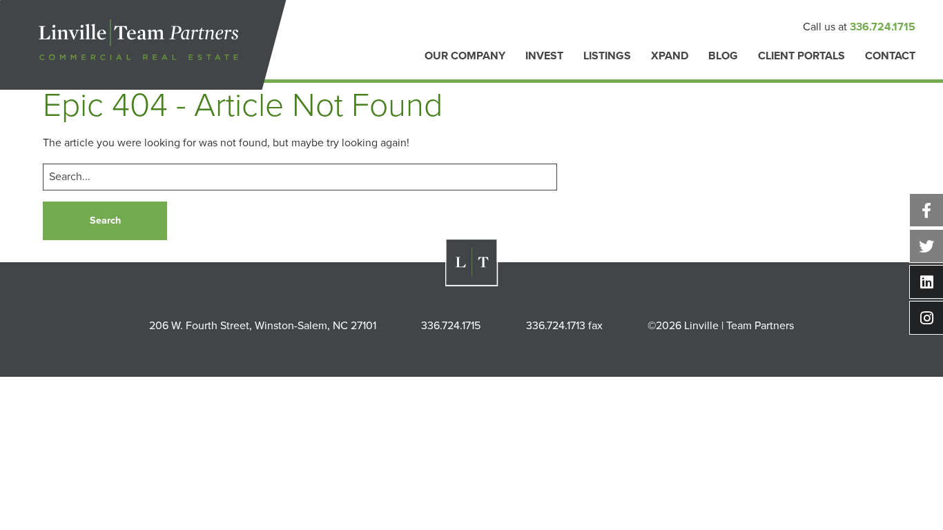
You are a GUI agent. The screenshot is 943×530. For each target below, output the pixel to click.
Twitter (926, 246)
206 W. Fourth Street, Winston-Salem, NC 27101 (262, 325)
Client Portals (801, 56)
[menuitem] (465, 63)
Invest (544, 56)
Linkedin (926, 282)
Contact (890, 56)
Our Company (465, 56)
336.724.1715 (882, 27)
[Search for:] (300, 177)
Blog (723, 56)
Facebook (926, 210)
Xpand (669, 56)
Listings (607, 56)
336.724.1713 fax (564, 325)
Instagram (926, 318)
